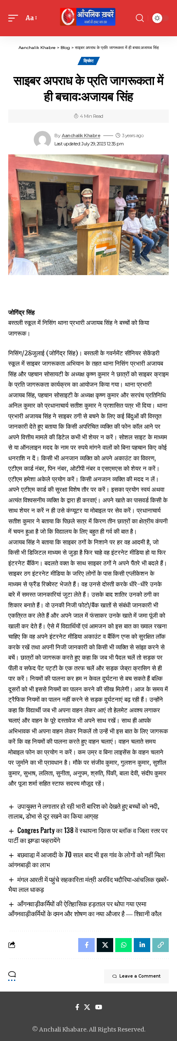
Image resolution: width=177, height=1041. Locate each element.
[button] (15, 18)
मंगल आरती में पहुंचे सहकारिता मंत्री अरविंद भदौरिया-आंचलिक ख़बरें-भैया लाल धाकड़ (88, 884)
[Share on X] (105, 945)
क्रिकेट (89, 60)
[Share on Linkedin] (142, 945)
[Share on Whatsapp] (123, 945)
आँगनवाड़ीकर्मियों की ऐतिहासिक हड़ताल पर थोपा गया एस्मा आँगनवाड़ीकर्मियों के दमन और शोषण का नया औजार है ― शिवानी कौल (85, 908)
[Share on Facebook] (86, 945)
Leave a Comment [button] (140, 976)
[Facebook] (77, 1007)
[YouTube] (98, 1007)
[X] (87, 1007)
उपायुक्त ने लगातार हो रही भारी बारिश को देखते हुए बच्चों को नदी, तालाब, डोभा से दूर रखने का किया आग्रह (83, 811)
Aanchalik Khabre (81, 135)
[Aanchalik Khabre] (88, 18)
